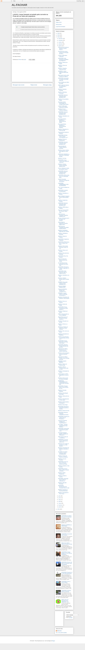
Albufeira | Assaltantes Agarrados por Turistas (63, 231)
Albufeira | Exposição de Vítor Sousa (63, 493)
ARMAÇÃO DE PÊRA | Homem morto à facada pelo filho (63, 358)
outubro (60, 42)
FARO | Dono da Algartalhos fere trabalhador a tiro (65, 600)
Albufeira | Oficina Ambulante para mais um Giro (63, 368)
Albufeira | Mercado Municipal (62, 483)
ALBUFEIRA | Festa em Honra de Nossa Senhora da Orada (63, 463)
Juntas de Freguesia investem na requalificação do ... (62, 421)
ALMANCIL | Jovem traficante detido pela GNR (63, 72)
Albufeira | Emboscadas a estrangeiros (63, 402)
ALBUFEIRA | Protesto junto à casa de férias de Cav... (63, 387)
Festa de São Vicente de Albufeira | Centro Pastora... (63, 48)
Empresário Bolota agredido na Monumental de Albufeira (62, 126)
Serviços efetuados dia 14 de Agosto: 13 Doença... (63, 219)
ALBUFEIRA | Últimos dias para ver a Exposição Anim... (63, 176)
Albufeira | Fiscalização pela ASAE (63, 394)
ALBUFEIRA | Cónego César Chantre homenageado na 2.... (63, 136)
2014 (58, 35)
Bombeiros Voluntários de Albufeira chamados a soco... (63, 449)
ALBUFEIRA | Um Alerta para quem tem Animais (66, 516)
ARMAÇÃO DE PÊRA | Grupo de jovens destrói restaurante (63, 350)
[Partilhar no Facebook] (33, 59)
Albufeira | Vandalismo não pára (63, 234)
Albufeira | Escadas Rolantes (62, 391)
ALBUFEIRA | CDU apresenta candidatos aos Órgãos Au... (63, 59)
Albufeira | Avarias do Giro (63, 410)
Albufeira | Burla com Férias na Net (62, 364)
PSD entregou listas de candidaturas (63, 437)
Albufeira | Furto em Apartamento (62, 140)
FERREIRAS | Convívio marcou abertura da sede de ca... (63, 440)
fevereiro (60, 505)
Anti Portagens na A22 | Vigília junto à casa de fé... (63, 375)
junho (60, 497)
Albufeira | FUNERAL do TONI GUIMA (66, 525)
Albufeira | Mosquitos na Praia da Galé (63, 130)
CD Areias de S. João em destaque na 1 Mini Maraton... (63, 445)
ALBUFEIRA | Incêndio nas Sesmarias (63, 191)
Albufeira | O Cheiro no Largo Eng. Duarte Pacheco (63, 328)
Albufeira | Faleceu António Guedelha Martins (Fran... (62, 165)
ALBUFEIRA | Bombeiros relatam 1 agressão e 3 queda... (63, 268)
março (60, 503)
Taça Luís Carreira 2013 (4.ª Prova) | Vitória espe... (63, 211)
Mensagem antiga (47, 84)
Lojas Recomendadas (60, 26)
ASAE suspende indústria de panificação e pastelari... (63, 86)
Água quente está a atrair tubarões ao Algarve (63, 76)
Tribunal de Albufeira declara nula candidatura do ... (62, 290)
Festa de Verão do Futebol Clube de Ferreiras (62, 147)
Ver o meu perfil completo (61, 632)
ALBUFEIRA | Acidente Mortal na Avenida (66, 591)
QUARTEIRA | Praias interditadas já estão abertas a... (63, 308)
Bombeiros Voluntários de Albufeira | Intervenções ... (63, 298)
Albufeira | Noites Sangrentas (61, 473)
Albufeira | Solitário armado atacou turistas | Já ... (63, 279)
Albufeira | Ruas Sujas (63, 404)
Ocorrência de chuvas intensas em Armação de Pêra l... (63, 52)
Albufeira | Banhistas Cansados (62, 93)
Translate (70, 617)
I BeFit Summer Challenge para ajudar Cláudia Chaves (63, 227)
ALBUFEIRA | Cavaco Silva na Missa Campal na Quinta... (63, 470)
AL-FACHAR (19, 4)
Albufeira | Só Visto (62, 158)
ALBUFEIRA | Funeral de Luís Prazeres (66, 534)
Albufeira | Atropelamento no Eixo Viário (63, 399)
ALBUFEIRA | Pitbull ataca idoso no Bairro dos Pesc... (63, 243)
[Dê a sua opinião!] (30, 59)
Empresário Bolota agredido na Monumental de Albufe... (62, 120)
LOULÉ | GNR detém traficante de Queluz (63, 107)
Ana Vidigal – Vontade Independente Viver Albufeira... (62, 425)
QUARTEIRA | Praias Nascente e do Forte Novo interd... (63, 342)
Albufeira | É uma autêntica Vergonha (62, 109)
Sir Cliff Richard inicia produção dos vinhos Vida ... (63, 264)
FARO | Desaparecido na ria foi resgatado (63, 314)
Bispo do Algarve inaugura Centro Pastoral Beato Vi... (63, 197)
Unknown (59, 630)
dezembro (61, 38)
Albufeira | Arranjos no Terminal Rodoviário (63, 490)
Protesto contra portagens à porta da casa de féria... (63, 354)
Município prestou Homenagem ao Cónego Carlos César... (63, 103)
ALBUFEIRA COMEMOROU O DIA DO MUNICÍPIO (63, 184)
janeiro (60, 506)
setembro (61, 43)
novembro (61, 40)
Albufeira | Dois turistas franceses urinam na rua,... (63, 247)
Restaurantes (59, 24)
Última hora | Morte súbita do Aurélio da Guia (66, 543)
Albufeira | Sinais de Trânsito (62, 237)
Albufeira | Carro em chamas (62, 302)
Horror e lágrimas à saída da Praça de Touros (63, 169)
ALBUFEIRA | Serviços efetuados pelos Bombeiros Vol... (63, 96)
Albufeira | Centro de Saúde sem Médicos (63, 456)
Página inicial (34, 84)
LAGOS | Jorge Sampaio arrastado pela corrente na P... (63, 338)
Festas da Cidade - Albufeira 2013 (62, 287)
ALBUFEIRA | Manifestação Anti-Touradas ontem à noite (63, 486)
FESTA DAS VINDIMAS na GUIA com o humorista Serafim (63, 155)
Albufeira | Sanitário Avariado (62, 90)
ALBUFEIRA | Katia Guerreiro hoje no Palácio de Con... (62, 272)
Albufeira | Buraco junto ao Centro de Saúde (63, 378)
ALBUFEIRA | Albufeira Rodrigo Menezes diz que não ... (63, 346)
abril (60, 501)
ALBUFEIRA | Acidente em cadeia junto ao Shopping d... (63, 417)
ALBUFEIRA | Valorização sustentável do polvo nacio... (63, 429)
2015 (58, 33)
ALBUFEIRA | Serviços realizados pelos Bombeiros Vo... (63, 143)
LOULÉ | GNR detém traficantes (62, 56)
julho (60, 496)
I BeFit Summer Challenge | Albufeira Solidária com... (63, 215)
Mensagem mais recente (18, 84)
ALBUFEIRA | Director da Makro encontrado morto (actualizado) (66, 563)
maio (60, 499)
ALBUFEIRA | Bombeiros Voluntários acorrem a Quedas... (63, 407)
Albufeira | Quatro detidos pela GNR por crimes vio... (63, 151)
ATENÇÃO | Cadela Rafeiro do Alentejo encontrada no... (62, 294)
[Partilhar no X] (32, 59)
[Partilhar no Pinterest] (34, 59)
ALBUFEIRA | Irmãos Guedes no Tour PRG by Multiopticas (66, 553)
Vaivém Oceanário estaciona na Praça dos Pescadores (63, 180)
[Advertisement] (32, 72)
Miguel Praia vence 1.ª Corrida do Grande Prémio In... (63, 318)
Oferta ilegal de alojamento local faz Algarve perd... (63, 223)
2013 (58, 36)
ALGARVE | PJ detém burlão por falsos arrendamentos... (62, 453)
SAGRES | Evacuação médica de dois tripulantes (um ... (62, 283)
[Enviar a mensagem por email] (29, 59)
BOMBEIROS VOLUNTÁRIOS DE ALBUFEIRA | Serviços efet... (63, 382)
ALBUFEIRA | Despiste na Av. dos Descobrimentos (66, 573)
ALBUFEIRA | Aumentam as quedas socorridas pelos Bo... (63, 79)
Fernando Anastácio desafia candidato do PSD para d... (63, 433)
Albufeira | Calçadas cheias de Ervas (62, 69)
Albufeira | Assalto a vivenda (62, 476)
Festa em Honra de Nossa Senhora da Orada (62, 260)
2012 (58, 509)
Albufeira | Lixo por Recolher (62, 459)
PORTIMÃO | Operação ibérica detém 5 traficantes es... (63, 479)
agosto (60, 45)
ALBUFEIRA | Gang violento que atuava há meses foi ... (63, 161)
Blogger (53, 640)
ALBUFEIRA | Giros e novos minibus (65, 582)
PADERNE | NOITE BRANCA (62, 362)
